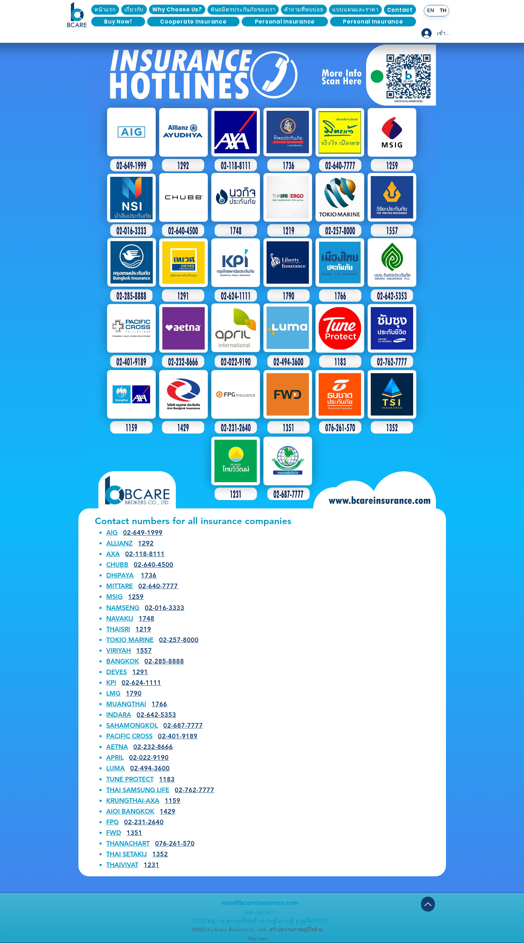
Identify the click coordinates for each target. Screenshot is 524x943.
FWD (113, 833)
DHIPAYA (120, 575)
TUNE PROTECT (130, 779)
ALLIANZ (119, 543)
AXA (113, 554)
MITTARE (119, 586)
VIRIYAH (118, 650)
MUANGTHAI (126, 704)
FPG (112, 822)
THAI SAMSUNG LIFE (137, 790)
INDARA (118, 715)
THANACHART (128, 843)
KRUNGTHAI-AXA (132, 800)
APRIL (115, 757)
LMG (113, 693)
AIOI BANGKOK (130, 811)
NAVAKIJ (119, 618)
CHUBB (117, 564)
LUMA (115, 768)
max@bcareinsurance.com (260, 902)
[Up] (428, 904)
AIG (112, 532)
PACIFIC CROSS (129, 736)
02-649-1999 (143, 532)
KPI (111, 682)
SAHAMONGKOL (132, 725)
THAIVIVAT (122, 865)
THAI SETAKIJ (126, 854)
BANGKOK (122, 661)
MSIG (114, 597)
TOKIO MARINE (130, 640)
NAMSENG (122, 608)
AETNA (117, 747)
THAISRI (118, 629)
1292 (146, 543)
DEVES (116, 672)
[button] (400, 10)
